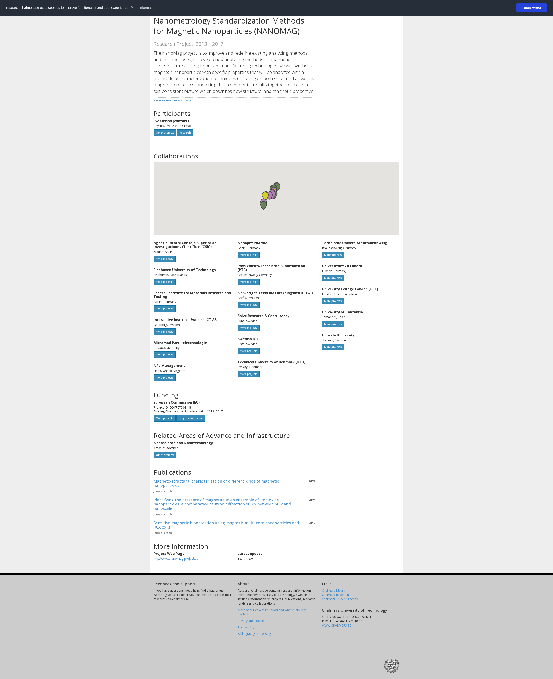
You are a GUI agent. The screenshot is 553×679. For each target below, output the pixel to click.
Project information (191, 418)
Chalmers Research (335, 595)
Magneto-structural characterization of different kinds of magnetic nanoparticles (216, 483)
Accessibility (246, 627)
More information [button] (143, 7)
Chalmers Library (333, 590)
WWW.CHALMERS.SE (336, 625)
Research (185, 132)
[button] (263, 205)
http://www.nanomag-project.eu (176, 558)
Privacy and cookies (251, 621)
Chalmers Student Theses (340, 599)
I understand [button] (531, 7)
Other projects (165, 132)
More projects (164, 259)
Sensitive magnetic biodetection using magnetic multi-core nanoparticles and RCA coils (226, 525)
